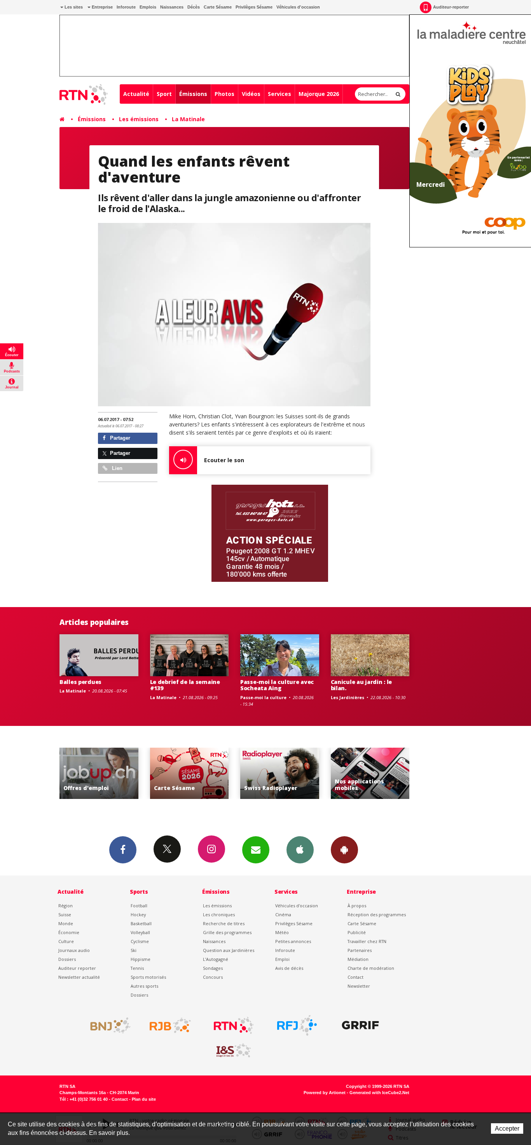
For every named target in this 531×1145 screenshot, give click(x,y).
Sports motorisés (148, 977)
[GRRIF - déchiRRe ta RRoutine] (360, 1025)
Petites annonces (293, 941)
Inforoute (126, 7)
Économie (68, 932)
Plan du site (144, 1099)
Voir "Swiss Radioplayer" (279, 773)
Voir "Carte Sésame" (189, 773)
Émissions (193, 93)
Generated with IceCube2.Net (379, 1092)
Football (139, 905)
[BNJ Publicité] (107, 1025)
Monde (65, 923)
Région (65, 905)
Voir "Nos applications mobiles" (370, 773)
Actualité (136, 93)
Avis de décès (289, 968)
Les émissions (139, 119)
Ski (133, 950)
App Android (344, 849)
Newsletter (359, 985)
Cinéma (283, 914)
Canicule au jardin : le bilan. (361, 685)
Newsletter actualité (79, 977)
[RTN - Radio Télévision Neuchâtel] (233, 1025)
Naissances (171, 7)
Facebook (122, 849)
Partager (119, 438)
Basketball (141, 923)
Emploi (282, 959)
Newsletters (255, 849)
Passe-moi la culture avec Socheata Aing (277, 685)
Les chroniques (219, 914)
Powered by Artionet (325, 1092)
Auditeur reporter (77, 968)
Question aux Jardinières (228, 950)
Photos (224, 93)
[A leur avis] (234, 314)
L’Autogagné (215, 959)
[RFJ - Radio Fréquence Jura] (297, 1025)
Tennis (137, 968)
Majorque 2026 (319, 93)
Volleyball (140, 932)
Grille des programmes (227, 932)
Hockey (138, 914)
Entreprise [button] (102, 7)
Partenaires (360, 950)
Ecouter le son (224, 460)
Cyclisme (140, 941)
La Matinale (188, 119)
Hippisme (140, 959)
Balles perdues (80, 682)
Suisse (64, 914)
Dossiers (67, 959)
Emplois (148, 7)
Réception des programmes (377, 914)
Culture (66, 941)
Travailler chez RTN (367, 941)
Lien (116, 468)
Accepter (507, 1128)
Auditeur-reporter (451, 7)
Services (279, 93)
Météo (282, 932)
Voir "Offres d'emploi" (98, 773)
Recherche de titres (224, 923)
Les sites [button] (73, 7)
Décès (193, 7)
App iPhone (300, 849)
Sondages (213, 968)
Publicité (357, 932)
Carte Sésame (218, 7)
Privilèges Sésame (254, 7)
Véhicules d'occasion (298, 7)
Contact (355, 977)
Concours (213, 977)
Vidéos (251, 93)
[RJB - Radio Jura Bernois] (170, 1025)
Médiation (358, 959)
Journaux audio (74, 950)
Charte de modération (371, 968)
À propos (357, 905)
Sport (164, 93)
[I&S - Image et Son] (233, 1050)
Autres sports (144, 985)
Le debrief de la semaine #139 (185, 685)
